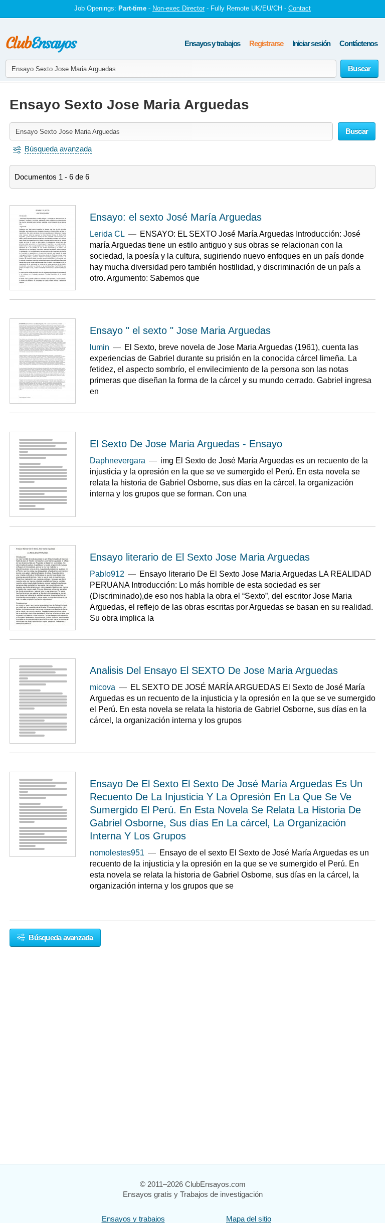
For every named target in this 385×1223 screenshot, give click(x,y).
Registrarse (266, 43)
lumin (99, 347)
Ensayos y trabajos (212, 43)
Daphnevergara (117, 460)
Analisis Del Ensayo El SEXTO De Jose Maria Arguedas (214, 670)
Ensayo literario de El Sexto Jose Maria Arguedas (200, 557)
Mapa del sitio (248, 1218)
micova (102, 687)
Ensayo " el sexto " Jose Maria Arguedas (180, 330)
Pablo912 (107, 574)
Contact (299, 8)
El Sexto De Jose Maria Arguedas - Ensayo (186, 443)
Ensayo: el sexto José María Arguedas (176, 217)
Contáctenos (358, 43)
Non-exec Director (178, 8)
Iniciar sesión (311, 43)
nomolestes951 (117, 852)
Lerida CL (107, 234)
